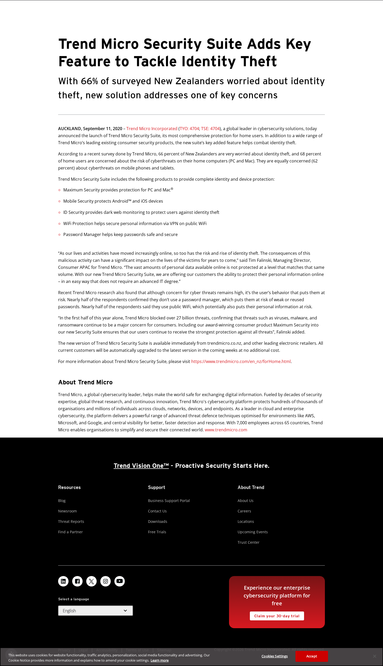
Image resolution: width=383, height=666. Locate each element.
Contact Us (157, 510)
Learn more (160, 660)
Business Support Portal (169, 500)
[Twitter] (91, 581)
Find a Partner (70, 531)
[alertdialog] (191, 656)
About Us (246, 500)
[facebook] (77, 581)
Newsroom (67, 510)
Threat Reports (71, 521)
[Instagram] (105, 581)
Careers (244, 510)
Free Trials (157, 531)
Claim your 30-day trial (274, 614)
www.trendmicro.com (226, 430)
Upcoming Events (253, 531)
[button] (95, 611)
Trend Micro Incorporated (151, 128)
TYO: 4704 (189, 128)
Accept (311, 656)
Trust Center (249, 542)
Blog (62, 500)
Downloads (157, 521)
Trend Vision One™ (141, 465)
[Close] (374, 656)
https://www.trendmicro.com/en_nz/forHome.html (241, 361)
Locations (246, 521)
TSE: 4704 (210, 128)
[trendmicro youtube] (119, 581)
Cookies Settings (275, 656)
